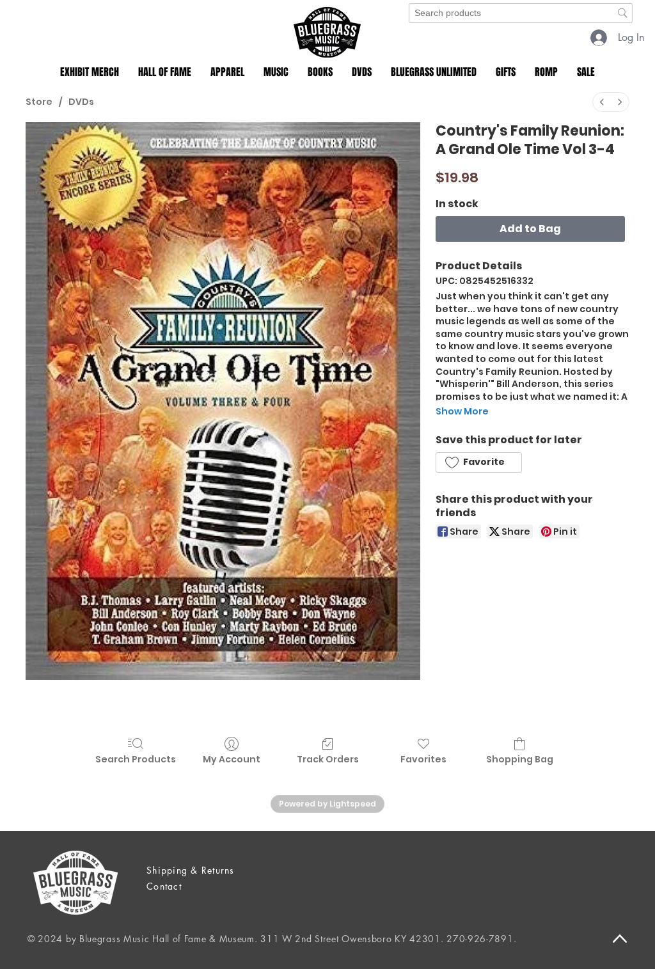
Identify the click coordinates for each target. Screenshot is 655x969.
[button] (90, 72)
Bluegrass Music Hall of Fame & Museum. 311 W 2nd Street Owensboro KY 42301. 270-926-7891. (297, 939)
